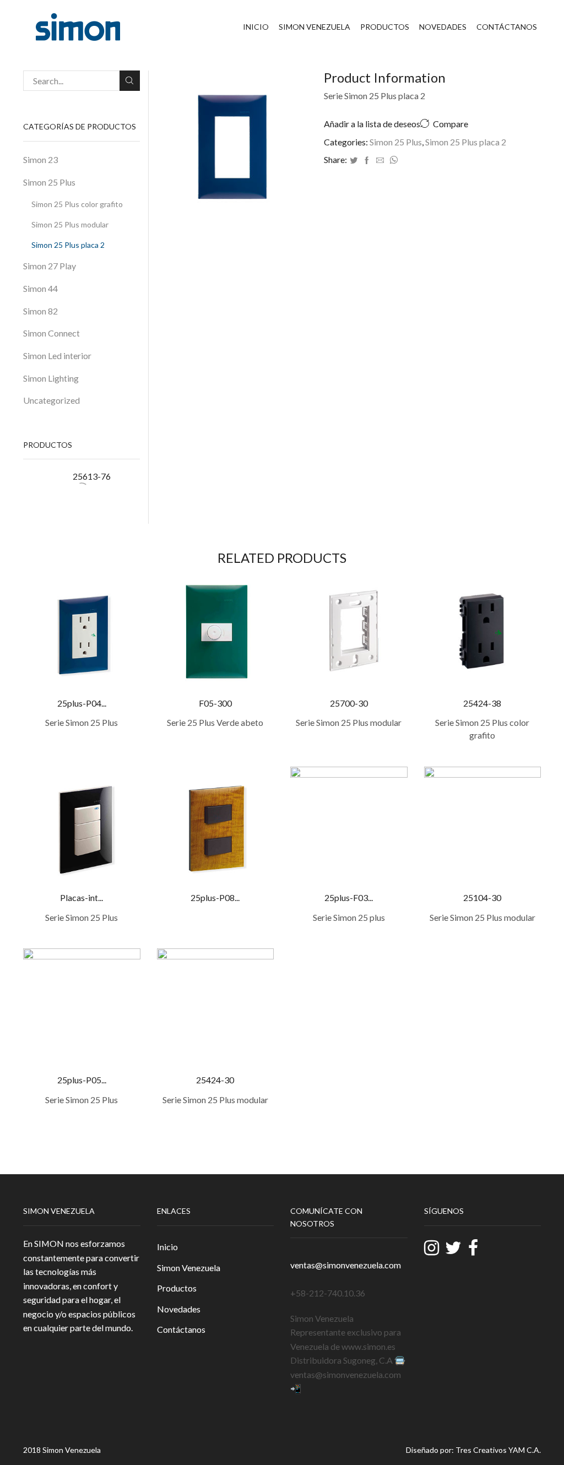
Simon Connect (51, 333)
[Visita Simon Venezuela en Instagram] (431, 1250)
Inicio (256, 26)
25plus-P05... (81, 1080)
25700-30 (349, 703)
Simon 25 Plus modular (70, 224)
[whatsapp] (392, 160)
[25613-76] (42, 489)
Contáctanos (506, 26)
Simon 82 (40, 311)
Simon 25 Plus (396, 142)
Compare (450, 123)
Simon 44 (40, 288)
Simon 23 (40, 159)
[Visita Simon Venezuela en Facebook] (473, 1247)
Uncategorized (51, 400)
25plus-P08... (215, 897)
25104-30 (482, 897)
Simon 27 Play (49, 266)
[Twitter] (353, 160)
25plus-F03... (348, 897)
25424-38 (482, 703)
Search (130, 80)
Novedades (443, 26)
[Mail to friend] (380, 160)
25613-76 (92, 476)
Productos (384, 26)
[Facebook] (366, 160)
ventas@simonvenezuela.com (345, 1265)
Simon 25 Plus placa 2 (465, 142)
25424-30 (215, 1080)
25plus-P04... (81, 703)
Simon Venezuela (314, 26)
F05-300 (215, 703)
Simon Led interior (57, 355)
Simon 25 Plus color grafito (77, 204)
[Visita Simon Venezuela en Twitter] (453, 1248)
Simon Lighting (51, 378)
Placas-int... (81, 897)
